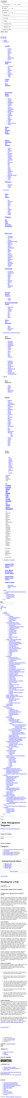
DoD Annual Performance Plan (10, 1084)
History (5, 1053)
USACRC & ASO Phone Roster (10, 1068)
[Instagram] (10, 1061)
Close (6, 31)
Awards (16, 854)
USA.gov (5, 1094)
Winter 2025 (8, 865)
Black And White (7, 29)
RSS (4, 849)
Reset (2, 31)
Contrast (5, 21)
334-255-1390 (18, 1074)
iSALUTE (5, 1090)
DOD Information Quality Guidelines (11, 1085)
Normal (8, 4)
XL (15, 4)
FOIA (4, 1089)
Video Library (9, 386)
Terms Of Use (18, 1096)
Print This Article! (5, 1027)
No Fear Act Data (7, 1091)
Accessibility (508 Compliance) (10, 1082)
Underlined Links (7, 23)
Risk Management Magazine (11, 390)
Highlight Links (7, 26)
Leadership (5, 1054)
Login (2, 606)
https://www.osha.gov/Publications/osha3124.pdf (12, 1022)
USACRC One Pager (8, 1052)
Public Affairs (6, 1069)
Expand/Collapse (10, 849)
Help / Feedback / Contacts (9, 1067)
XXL (19, 4)
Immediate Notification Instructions (10, 343)
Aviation (10, 472)
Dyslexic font (6, 15)
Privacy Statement (10, 1096)
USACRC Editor (8, 476)
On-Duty (17, 852)
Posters (9, 388)
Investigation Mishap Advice (11, 346)
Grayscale (5, 18)
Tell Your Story (4, 876)
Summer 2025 (8, 866)
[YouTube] (7, 1061)
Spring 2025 (8, 867)
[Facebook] (4, 1061)
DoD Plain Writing (7, 1087)
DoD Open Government (9, 1086)
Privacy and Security (8, 1093)
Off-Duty (17, 853)
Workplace (12, 1043)
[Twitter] (2, 1061)
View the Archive (14, 871)
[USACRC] (3, 36)
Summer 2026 (8, 863)
